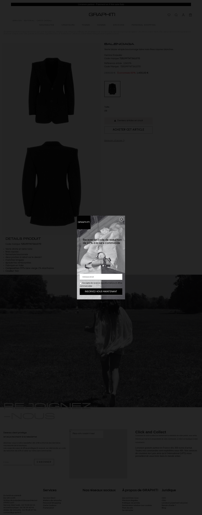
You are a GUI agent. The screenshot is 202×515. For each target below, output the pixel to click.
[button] (121, 219)
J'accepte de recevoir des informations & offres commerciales (101, 284)
